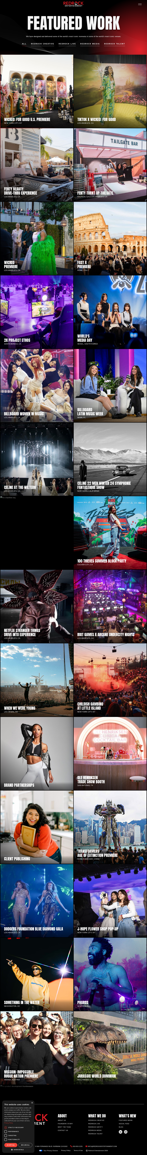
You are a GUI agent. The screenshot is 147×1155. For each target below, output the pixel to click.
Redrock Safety (95, 1127)
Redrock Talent (114, 44)
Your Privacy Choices (50, 1150)
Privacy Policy (65, 1150)
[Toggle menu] (140, 4)
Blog (121, 1127)
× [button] (32, 1103)
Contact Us (63, 1130)
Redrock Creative (42, 44)
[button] (18, 1150)
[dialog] (18, 1127)
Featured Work (126, 1120)
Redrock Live (67, 44)
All (24, 44)
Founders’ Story (65, 1124)
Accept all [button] (11, 1145)
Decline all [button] (25, 1145)
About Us (62, 1120)
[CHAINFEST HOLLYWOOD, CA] (36, 497)
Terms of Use (78, 1150)
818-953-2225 (78, 1146)
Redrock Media (90, 44)
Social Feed (124, 1124)
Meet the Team (64, 1127)
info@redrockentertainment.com (102, 1146)
